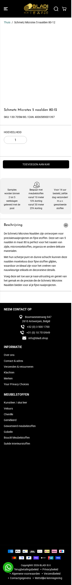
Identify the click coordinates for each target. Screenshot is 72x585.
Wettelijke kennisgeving (48, 578)
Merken (8, 378)
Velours (8, 408)
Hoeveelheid (13, 132)
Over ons (9, 354)
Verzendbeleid (52, 573)
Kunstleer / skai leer (15, 402)
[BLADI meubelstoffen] (36, 8)
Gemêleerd (10, 420)
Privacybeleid (50, 569)
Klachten (9, 372)
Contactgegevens (20, 578)
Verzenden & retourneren (18, 366)
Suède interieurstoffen (17, 443)
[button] (6, 9)
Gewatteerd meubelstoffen (20, 426)
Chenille (8, 414)
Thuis (7, 22)
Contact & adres (13, 360)
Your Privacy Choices (16, 384)
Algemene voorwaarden (26, 573)
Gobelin (8, 431)
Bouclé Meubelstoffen (17, 437)
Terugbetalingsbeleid (26, 569)
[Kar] (64, 9)
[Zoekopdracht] (56, 9)
